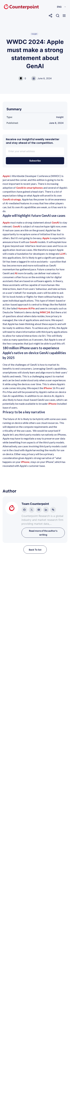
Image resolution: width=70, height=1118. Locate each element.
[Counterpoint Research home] (14, 6)
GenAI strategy (12, 199)
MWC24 (45, 312)
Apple (6, 175)
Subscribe (35, 160)
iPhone (48, 388)
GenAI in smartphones (29, 187)
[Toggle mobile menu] (64, 16)
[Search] (57, 15)
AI (16, 273)
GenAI (55, 222)
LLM (62, 253)
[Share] (50, 15)
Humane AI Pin (26, 308)
